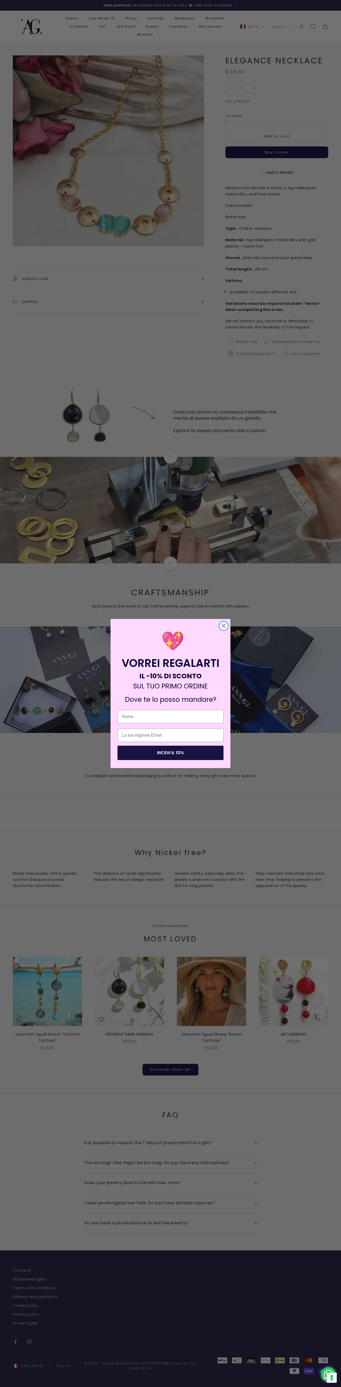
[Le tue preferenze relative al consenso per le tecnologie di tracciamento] (332, 1378)
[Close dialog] (223, 625)
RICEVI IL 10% (170, 753)
